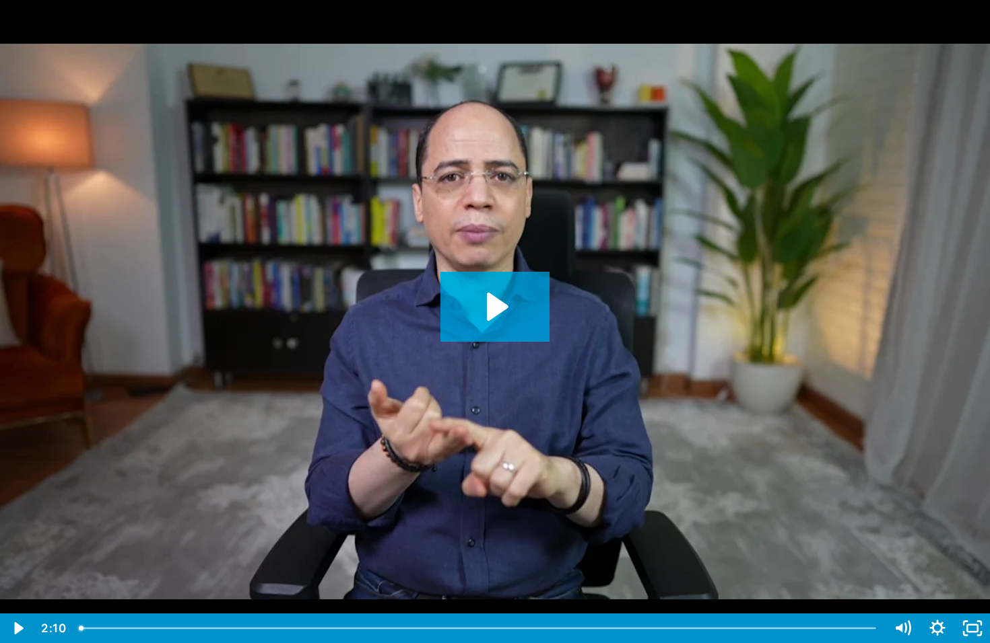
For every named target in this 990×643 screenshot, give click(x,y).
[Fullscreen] (972, 628)
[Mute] (902, 628)
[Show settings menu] (937, 628)
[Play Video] (17, 628)
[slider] (478, 628)
